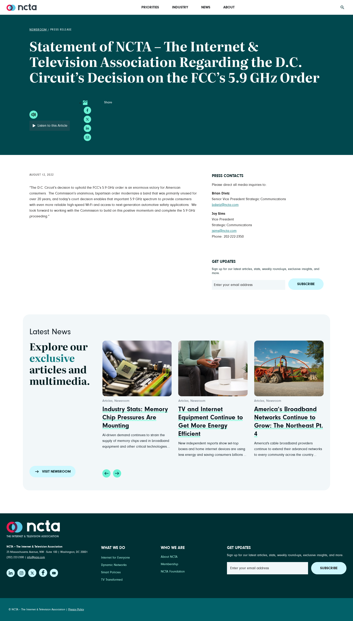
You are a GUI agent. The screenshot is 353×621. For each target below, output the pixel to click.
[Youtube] (54, 573)
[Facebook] (43, 573)
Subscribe (306, 284)
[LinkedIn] (11, 573)
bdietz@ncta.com (225, 205)
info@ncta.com (36, 557)
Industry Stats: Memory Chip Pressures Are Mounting (135, 417)
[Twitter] (32, 573)
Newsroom (38, 29)
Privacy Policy (76, 609)
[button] (106, 473)
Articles (107, 400)
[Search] (342, 7)
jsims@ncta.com (224, 231)
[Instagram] (21, 573)
